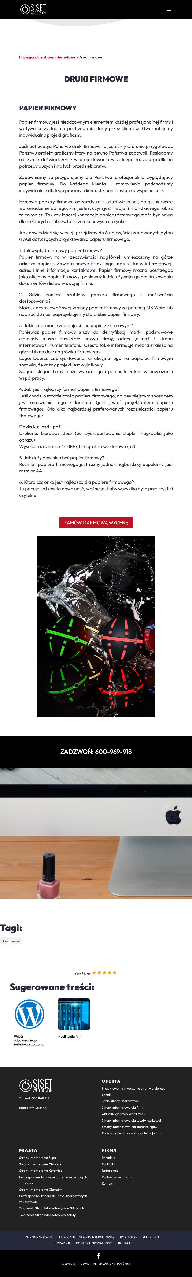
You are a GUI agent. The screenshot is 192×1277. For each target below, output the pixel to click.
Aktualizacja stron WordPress (123, 1114)
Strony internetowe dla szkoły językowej (131, 1120)
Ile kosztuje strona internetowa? (86, 1237)
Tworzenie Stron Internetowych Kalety (47, 1215)
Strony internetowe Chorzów (40, 1189)
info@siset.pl (38, 1108)
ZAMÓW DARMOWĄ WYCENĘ (96, 522)
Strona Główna (39, 1237)
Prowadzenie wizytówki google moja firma (132, 1133)
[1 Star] (94, 972)
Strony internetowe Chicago (40, 1164)
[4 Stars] (109, 972)
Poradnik (108, 1158)
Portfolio (108, 1164)
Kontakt (107, 1183)
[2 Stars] (99, 972)
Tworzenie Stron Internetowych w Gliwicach (51, 1208)
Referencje (110, 1170)
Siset (76, 1264)
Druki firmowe (11, 941)
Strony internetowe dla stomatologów (130, 1127)
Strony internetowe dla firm (122, 1107)
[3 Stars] (104, 972)
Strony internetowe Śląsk (37, 1158)
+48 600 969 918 (37, 1098)
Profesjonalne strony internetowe (47, 57)
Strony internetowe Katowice (40, 1170)
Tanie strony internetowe (120, 1101)
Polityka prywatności (117, 1177)
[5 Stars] (114, 972)
